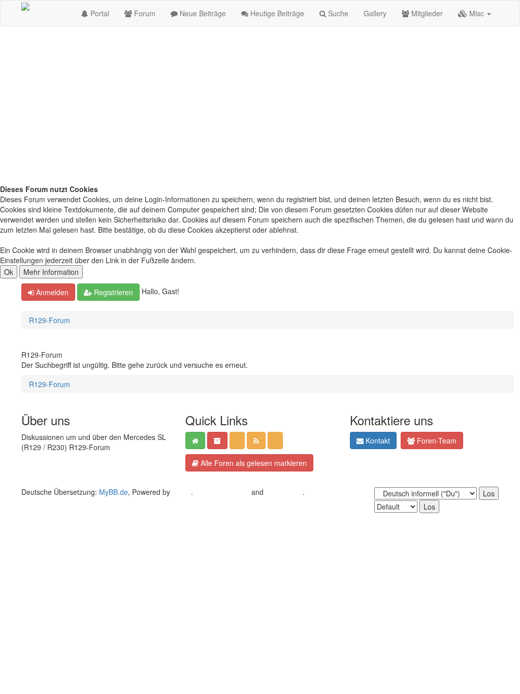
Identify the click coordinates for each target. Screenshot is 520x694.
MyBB (181, 492)
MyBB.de (113, 492)
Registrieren (112, 292)
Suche (337, 13)
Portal (98, 13)
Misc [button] (476, 13)
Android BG (284, 492)
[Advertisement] (260, 108)
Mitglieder (426, 13)
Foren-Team (436, 440)
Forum (143, 13)
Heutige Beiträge (276, 13)
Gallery (375, 13)
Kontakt (377, 440)
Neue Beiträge (202, 13)
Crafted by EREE (222, 492)
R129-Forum (49, 320)
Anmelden (51, 292)
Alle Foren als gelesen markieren (253, 463)
